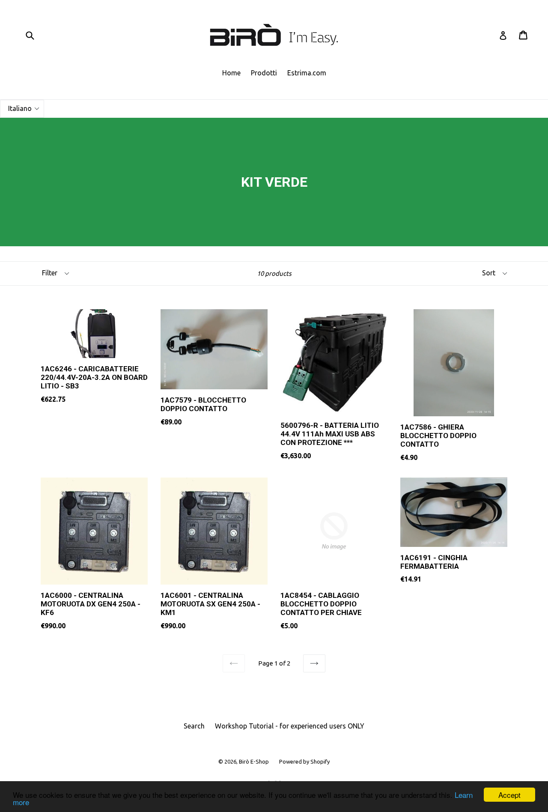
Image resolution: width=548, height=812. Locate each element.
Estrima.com (306, 73)
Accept (509, 794)
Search (194, 726)
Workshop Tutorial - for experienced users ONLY (289, 726)
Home (231, 73)
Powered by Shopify (304, 761)
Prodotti (264, 73)
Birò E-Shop (254, 761)
